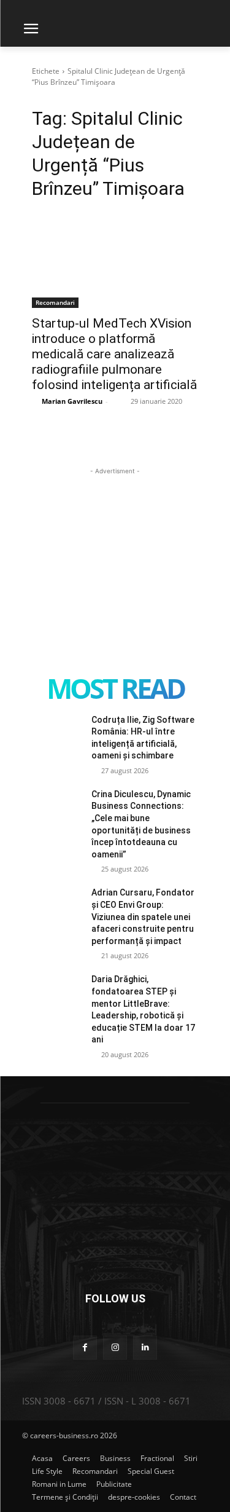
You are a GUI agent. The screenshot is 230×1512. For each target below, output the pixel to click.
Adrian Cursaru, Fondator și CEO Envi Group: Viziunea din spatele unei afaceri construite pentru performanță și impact (142, 916)
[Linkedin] (145, 1348)
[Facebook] (85, 1348)
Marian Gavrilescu (72, 401)
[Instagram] (115, 1348)
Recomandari (55, 302)
